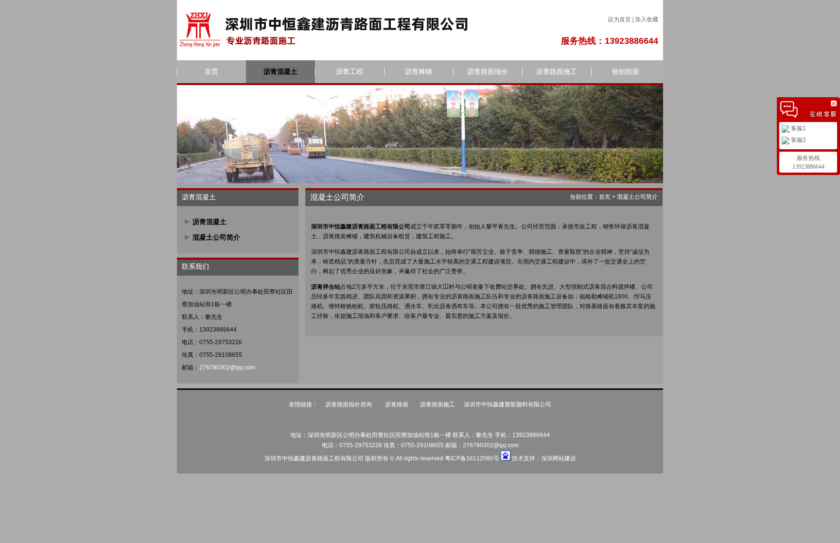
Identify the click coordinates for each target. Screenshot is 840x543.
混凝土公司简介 (216, 237)
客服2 (797, 140)
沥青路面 (396, 404)
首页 (211, 71)
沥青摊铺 (418, 71)
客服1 (797, 128)
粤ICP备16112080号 (472, 458)
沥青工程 (349, 71)
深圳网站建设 (558, 458)
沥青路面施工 (556, 71)
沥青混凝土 (280, 71)
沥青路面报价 (487, 71)
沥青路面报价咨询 (349, 404)
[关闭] (835, 102)
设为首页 (619, 19)
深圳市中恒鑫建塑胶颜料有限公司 (507, 404)
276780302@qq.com (227, 367)
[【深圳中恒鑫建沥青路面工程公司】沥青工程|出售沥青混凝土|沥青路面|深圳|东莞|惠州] (323, 29)
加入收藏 (646, 19)
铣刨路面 (625, 71)
